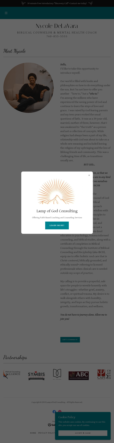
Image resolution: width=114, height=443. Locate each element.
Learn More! (57, 225)
